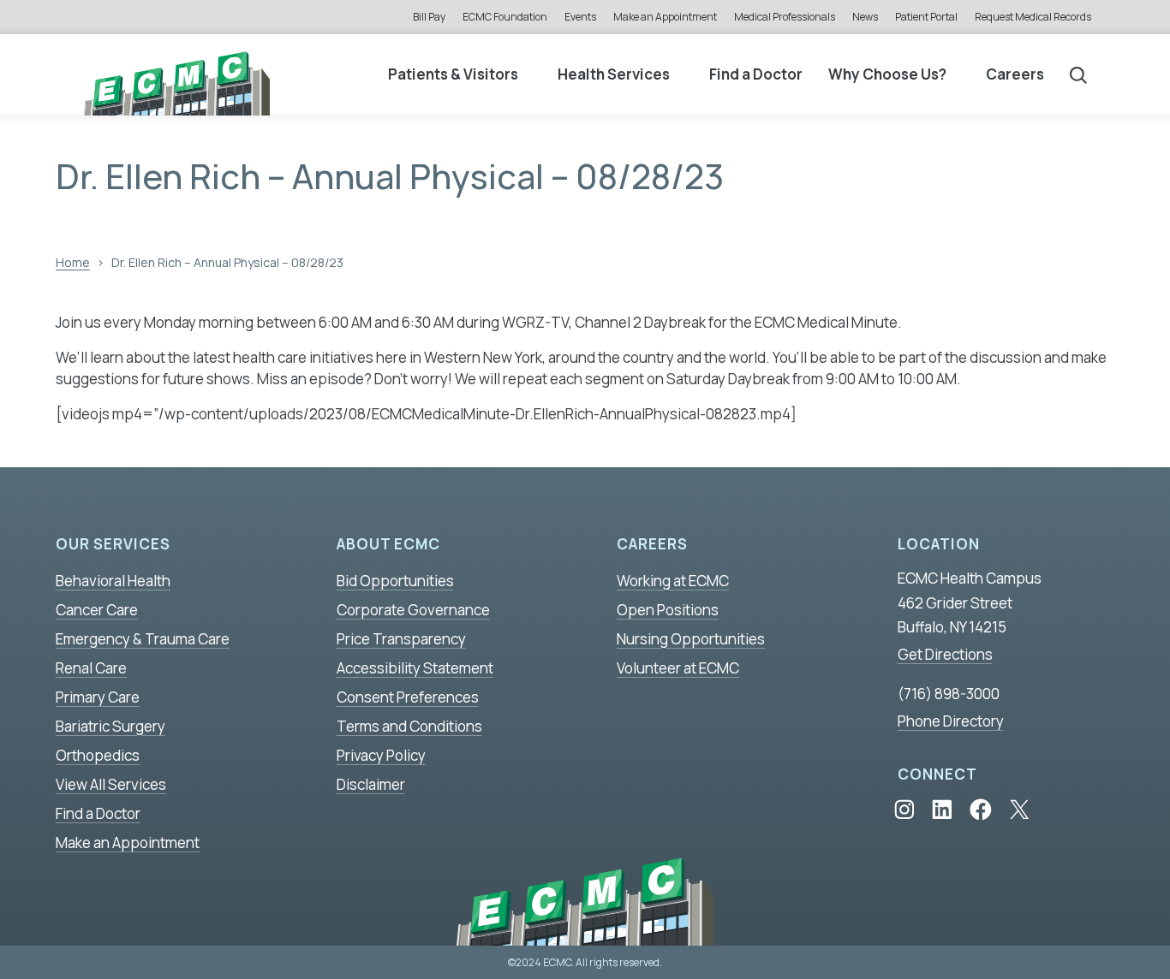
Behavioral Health (113, 580)
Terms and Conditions (409, 726)
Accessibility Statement (415, 668)
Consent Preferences (408, 697)
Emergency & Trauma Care (143, 639)
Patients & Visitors (453, 74)
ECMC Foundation (505, 16)
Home (73, 262)
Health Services (614, 74)
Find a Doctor (756, 74)
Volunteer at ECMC (678, 668)
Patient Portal (926, 16)
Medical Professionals (784, 16)
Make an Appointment (665, 16)
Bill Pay (429, 16)
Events (580, 16)
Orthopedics (98, 755)
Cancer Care (97, 610)
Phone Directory (951, 721)
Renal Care (91, 668)
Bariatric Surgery (110, 726)
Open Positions (668, 610)
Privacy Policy (381, 755)
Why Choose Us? (887, 74)
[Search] (1078, 74)
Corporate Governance (413, 610)
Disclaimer (371, 784)
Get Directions (945, 654)
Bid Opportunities (395, 580)
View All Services (111, 784)
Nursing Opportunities (691, 639)
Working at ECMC (673, 580)
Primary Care (98, 697)
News (865, 16)
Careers (1015, 74)
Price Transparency (401, 639)
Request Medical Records (1033, 16)
